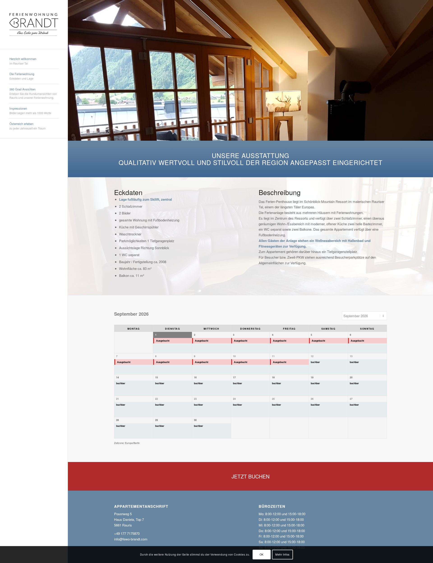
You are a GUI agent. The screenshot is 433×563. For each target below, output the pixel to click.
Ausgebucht (163, 340)
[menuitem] (34, 61)
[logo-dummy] (34, 24)
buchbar (315, 362)
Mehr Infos (282, 554)
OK (262, 554)
